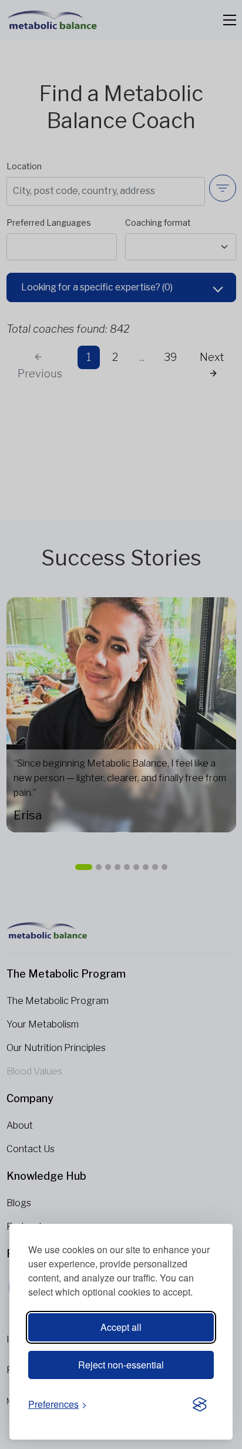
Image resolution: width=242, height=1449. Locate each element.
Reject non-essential (121, 1364)
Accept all (121, 1327)
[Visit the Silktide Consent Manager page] (200, 1405)
